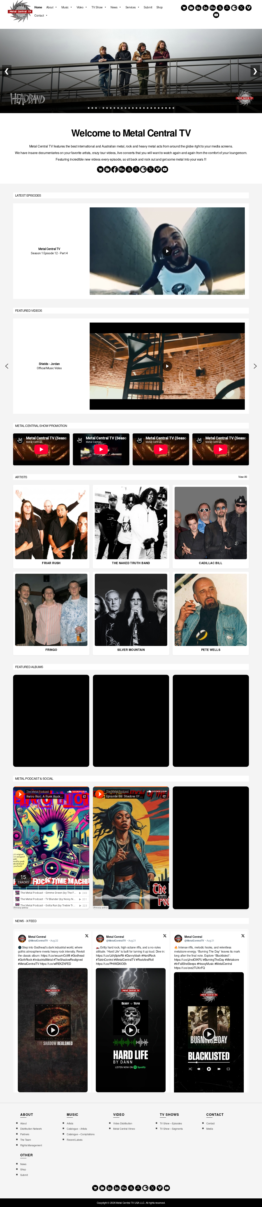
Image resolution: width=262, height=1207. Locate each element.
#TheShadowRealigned (68, 959)
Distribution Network (31, 1128)
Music (65, 7)
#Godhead (77, 955)
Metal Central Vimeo (124, 1128)
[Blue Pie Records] (191, 8)
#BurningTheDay (213, 959)
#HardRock (148, 955)
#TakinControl (104, 959)
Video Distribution (122, 1123)
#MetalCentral (223, 964)
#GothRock (25, 959)
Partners (24, 1134)
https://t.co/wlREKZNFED (55, 964)
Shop (159, 7)
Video (80, 7)
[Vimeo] (248, 8)
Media (209, 1128)
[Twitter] (241, 8)
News (114, 7)
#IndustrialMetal (43, 959)
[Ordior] (220, 8)
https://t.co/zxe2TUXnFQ (189, 968)
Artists (70, 1123)
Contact (39, 15)
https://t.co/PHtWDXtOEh (111, 964)
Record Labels (74, 1139)
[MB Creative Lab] (213, 8)
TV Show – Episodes (171, 1123)
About (49, 7)
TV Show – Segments (171, 1128)
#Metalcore (232, 959)
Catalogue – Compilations (81, 1134)
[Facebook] (198, 8)
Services (130, 7)
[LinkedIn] (205, 8)
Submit (148, 7)
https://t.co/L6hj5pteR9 (110, 955)
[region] (131, 251)
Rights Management (31, 1145)
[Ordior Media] (227, 8)
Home (38, 7)
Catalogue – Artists (77, 1128)
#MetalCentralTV (28, 964)
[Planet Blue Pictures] (234, 8)
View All (242, 476)
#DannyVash (133, 955)
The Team (25, 1139)
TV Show (97, 7)
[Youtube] (216, 15)
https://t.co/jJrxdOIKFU (188, 959)
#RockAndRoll (145, 959)
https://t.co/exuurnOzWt (55, 955)
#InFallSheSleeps (185, 964)
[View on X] (87, 936)
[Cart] (184, 8)
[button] (6, 366)
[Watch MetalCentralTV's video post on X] (53, 1030)
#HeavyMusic (205, 964)
